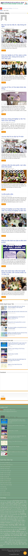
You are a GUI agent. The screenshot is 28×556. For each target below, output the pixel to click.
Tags (16, 416)
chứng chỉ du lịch (22, 549)
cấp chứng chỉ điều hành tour (12, 511)
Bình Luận (12, 416)
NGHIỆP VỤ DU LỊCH (10, 244)
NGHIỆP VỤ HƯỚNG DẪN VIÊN (13, 530)
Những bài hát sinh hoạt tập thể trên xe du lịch (16, 322)
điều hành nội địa (23, 540)
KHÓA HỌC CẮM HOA (11, 276)
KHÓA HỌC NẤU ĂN (10, 28)
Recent (2, 416)
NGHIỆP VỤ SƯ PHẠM (11, 212)
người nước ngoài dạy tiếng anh (19, 539)
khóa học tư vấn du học (12, 529)
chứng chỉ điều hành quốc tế (17, 510)
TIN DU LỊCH (2, 488)
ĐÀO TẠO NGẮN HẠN (4, 494)
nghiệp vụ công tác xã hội (12, 533)
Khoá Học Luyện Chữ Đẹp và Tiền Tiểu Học (16, 348)
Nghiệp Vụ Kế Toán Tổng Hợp (13, 446)
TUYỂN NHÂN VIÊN (7, 194)
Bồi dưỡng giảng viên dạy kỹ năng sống (6, 500)
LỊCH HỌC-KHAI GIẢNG (5, 470)
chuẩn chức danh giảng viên (10, 504)
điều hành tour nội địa (12, 542)
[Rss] (13, 553)
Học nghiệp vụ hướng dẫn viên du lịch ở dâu (12, 518)
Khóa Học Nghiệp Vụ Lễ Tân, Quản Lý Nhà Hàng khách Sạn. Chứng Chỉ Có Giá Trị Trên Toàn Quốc (13, 56)
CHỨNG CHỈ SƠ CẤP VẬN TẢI (14, 551)
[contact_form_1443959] (25, 553)
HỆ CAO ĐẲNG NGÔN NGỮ (5, 464)
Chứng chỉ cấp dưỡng (15, 506)
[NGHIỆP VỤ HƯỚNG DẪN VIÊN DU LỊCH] (14, 3)
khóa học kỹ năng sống (9, 527)
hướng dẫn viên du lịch (13, 515)
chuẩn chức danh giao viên (17, 502)
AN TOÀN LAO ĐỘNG (4, 462)
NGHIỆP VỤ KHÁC (4, 476)
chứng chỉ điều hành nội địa (8, 510)
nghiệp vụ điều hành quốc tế (21, 537)
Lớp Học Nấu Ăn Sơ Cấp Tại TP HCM (12, 136)
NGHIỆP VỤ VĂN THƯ (11, 90)
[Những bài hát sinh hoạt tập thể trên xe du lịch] (4, 324)
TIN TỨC (2, 490)
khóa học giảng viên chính (17, 523)
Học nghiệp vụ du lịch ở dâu (8, 518)
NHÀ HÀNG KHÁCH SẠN (11, 60)
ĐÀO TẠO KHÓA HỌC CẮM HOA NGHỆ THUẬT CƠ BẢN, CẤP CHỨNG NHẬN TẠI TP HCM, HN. (13, 272)
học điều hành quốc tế (20, 519)
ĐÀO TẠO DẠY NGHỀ (18, 276)
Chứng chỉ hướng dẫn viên (15, 507)
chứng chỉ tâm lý (14, 509)
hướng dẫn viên (15, 514)
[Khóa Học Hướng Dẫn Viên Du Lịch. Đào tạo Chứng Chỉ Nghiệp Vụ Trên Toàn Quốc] (4, 308)
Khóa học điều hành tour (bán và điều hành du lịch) (17, 311)
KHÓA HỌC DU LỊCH (6, 521)
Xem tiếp (3, 50)
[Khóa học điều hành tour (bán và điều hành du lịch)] (4, 313)
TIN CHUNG (2, 486)
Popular (7, 416)
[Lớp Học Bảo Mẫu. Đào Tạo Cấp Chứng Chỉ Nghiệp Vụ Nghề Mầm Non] (4, 318)
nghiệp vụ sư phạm (10, 549)
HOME (1, 10)
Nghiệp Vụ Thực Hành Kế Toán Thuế (15, 364)
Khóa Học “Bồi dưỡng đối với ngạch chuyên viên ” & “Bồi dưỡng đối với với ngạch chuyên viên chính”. (17, 344)
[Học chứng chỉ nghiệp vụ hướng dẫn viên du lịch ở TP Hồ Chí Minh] (4, 329)
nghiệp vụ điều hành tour (7, 539)
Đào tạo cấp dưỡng (14, 540)
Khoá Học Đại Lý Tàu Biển (7, 8)
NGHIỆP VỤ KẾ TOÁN (4, 474)
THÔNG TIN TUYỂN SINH (5, 484)
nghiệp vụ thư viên (11, 537)
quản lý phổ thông (6, 540)
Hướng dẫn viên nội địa (20, 516)
